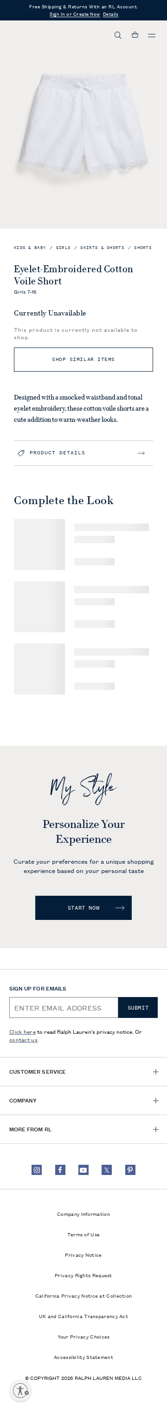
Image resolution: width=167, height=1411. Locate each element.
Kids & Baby (30, 248)
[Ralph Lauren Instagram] (37, 1170)
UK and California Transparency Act (83, 1316)
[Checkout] (135, 35)
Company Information (83, 1213)
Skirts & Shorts (102, 248)
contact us (23, 1039)
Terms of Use (83, 1234)
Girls (63, 248)
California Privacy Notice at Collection (83, 1295)
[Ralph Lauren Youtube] (83, 1170)
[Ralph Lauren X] (107, 1170)
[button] (118, 35)
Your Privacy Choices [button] (84, 1336)
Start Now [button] (83, 908)
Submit (138, 1007)
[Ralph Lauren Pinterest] (130, 1170)
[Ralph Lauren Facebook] (60, 1170)
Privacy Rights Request (83, 1275)
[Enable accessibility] (20, 1390)
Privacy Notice (83, 1254)
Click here (22, 1031)
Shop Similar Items (83, 359)
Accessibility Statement (83, 1356)
